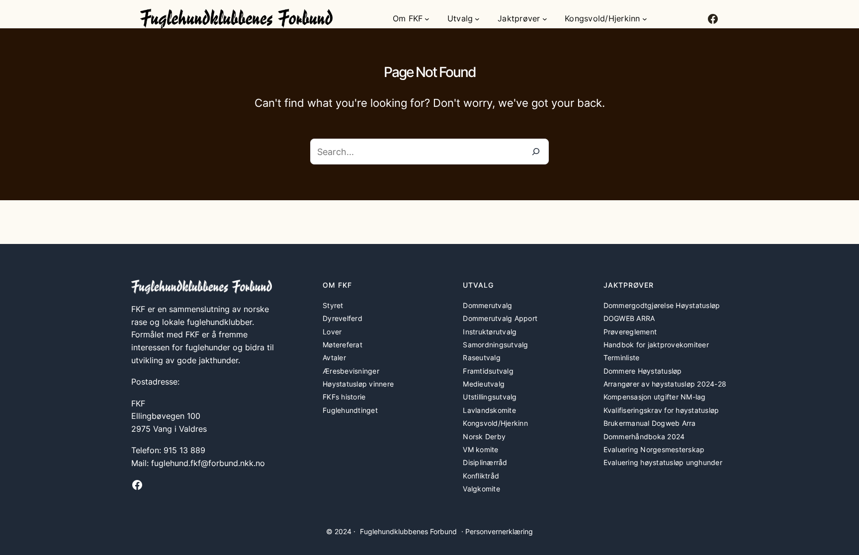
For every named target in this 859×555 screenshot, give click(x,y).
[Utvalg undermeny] (477, 18)
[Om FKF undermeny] (427, 18)
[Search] (535, 151)
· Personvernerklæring (497, 531)
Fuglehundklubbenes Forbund (408, 531)
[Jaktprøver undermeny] (544, 18)
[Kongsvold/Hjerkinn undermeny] (644, 18)
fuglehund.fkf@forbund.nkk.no (208, 463)
